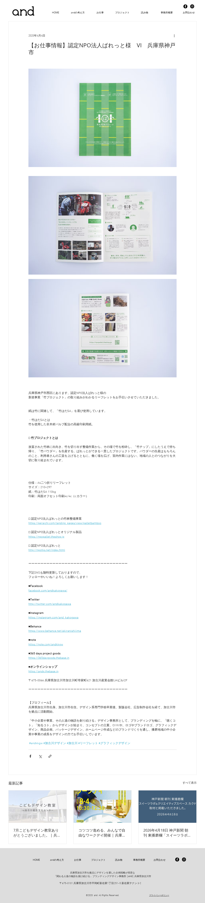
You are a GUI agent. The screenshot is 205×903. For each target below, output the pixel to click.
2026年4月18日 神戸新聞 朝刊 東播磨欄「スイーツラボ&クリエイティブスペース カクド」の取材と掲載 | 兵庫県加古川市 (167, 833)
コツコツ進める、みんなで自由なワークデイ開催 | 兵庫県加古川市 (102, 833)
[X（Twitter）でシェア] (40, 756)
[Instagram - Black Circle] (192, 6)
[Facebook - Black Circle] (185, 6)
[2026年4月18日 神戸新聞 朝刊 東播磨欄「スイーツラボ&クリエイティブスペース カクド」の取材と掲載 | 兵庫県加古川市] (167, 806)
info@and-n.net (98, 885)
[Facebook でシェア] (30, 756)
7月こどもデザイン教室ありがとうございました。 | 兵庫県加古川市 (37, 833)
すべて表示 (190, 783)
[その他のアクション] (174, 35)
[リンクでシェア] (50, 756)
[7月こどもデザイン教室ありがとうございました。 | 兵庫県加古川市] (37, 806)
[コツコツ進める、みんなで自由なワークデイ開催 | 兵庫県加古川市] (103, 806)
